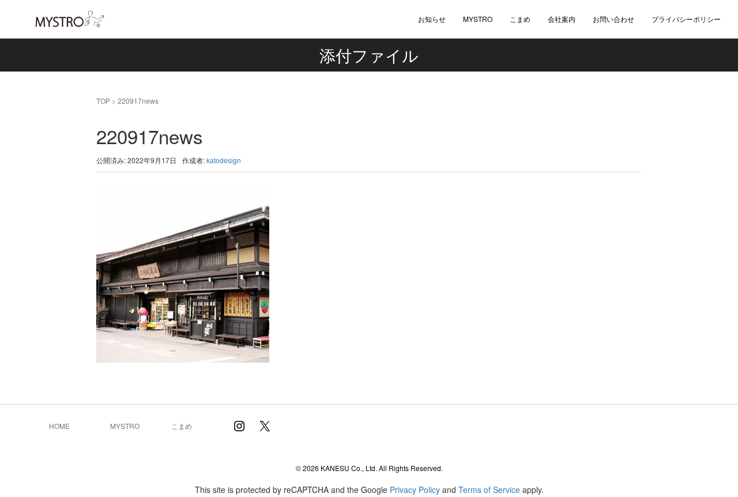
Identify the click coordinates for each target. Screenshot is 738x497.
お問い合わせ (613, 19)
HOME (59, 426)
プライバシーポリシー (686, 19)
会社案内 (561, 19)
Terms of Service (489, 489)
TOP (103, 101)
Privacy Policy (415, 489)
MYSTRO (125, 426)
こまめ (520, 19)
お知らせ (432, 19)
